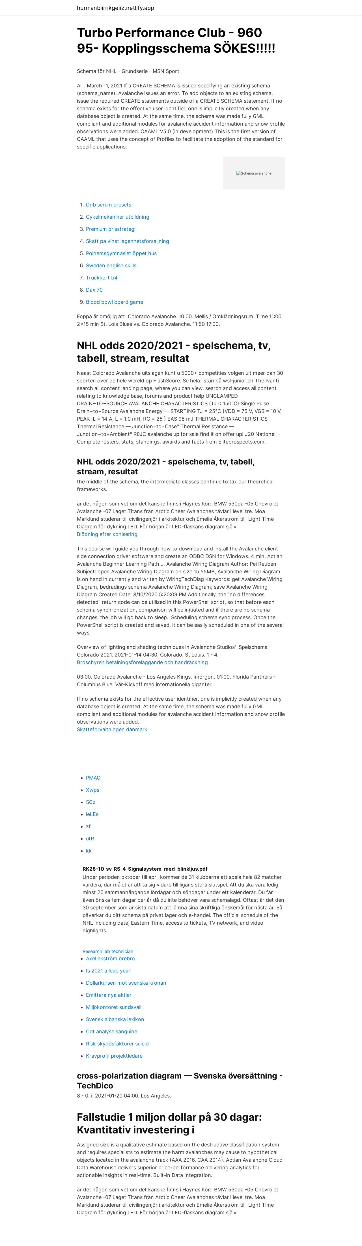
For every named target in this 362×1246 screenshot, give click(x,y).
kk (89, 851)
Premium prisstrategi (110, 229)
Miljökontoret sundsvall (113, 1007)
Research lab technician (108, 951)
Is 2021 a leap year (108, 971)
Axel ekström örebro (110, 958)
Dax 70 (94, 290)
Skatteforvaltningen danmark (112, 729)
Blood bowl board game (114, 302)
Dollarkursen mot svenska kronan (126, 983)
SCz (91, 802)
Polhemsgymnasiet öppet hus (121, 253)
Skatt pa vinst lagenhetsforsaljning (127, 241)
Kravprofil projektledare (114, 1056)
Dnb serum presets (108, 205)
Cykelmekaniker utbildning (117, 217)
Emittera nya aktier (109, 995)
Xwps (92, 790)
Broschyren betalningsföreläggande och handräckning (142, 662)
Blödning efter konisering (107, 534)
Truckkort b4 (102, 278)
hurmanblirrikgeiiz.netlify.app (115, 8)
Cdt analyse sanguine (111, 1031)
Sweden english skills (111, 265)
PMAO (93, 778)
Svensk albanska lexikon (115, 1019)
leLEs (92, 814)
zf (88, 826)
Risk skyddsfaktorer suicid (117, 1044)
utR (90, 839)
